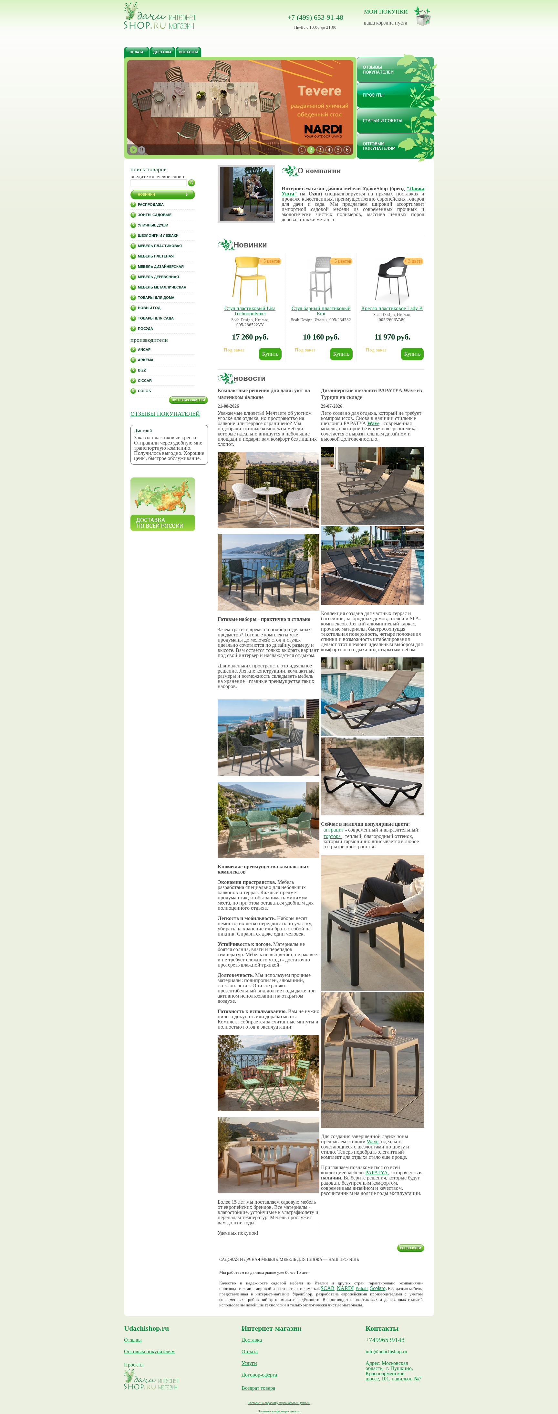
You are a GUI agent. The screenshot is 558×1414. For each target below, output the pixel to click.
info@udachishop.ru (386, 1351)
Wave (373, 423)
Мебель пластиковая (160, 246)
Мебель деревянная (158, 277)
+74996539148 (385, 1340)
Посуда (145, 328)
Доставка (252, 1340)
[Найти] (191, 182)
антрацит (334, 830)
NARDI (345, 1288)
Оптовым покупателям (149, 1351)
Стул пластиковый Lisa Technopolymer (249, 311)
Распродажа (151, 204)
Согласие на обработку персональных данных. (279, 1403)
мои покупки (386, 11)
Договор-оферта (259, 1374)
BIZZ (142, 370)
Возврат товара (258, 1388)
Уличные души (153, 225)
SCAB (328, 1288)
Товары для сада (156, 318)
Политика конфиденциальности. (279, 1411)
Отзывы (133, 1340)
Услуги (249, 1363)
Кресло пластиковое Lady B (392, 308)
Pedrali (362, 1288)
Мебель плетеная (156, 256)
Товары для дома (156, 297)
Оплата (250, 1351)
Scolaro (378, 1288)
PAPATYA (376, 1172)
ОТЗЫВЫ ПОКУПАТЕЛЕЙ (165, 414)
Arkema (145, 360)
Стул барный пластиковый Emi (321, 311)
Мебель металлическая (162, 287)
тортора (333, 836)
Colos (144, 391)
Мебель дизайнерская (161, 266)
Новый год (149, 308)
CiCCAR (145, 380)
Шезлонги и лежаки (158, 235)
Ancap (144, 349)
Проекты (134, 1364)
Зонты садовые (154, 215)
